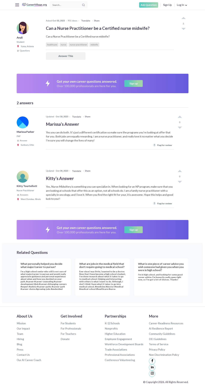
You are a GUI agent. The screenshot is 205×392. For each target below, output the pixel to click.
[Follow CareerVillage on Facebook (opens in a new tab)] (152, 361)
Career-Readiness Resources (166, 323)
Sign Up (167, 4)
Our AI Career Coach (29, 360)
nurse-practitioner (78, 44)
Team (20, 333)
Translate (85, 20)
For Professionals (71, 328)
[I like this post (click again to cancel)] (183, 18)
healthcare (52, 44)
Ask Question (149, 4)
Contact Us (23, 354)
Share (96, 20)
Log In (180, 4)
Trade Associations (116, 349)
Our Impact (23, 328)
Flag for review (163, 145)
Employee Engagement (118, 339)
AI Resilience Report (161, 328)
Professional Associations (120, 354)
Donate (65, 339)
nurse (63, 44)
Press (20, 349)
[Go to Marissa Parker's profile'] (23, 123)
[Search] (83, 5)
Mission (21, 323)
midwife (94, 44)
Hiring (20, 339)
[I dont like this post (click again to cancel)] (183, 28)
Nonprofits (111, 328)
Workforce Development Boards (124, 344)
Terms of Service (158, 344)
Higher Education (115, 333)
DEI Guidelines (157, 339)
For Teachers (68, 333)
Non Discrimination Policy (164, 354)
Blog (19, 344)
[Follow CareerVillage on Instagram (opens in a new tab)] (152, 374)
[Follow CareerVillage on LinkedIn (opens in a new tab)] (152, 367)
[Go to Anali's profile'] (23, 29)
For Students (68, 323)
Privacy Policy (157, 349)
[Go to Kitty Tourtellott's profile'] (23, 177)
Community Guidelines (162, 333)
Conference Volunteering (120, 360)
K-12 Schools (112, 323)
